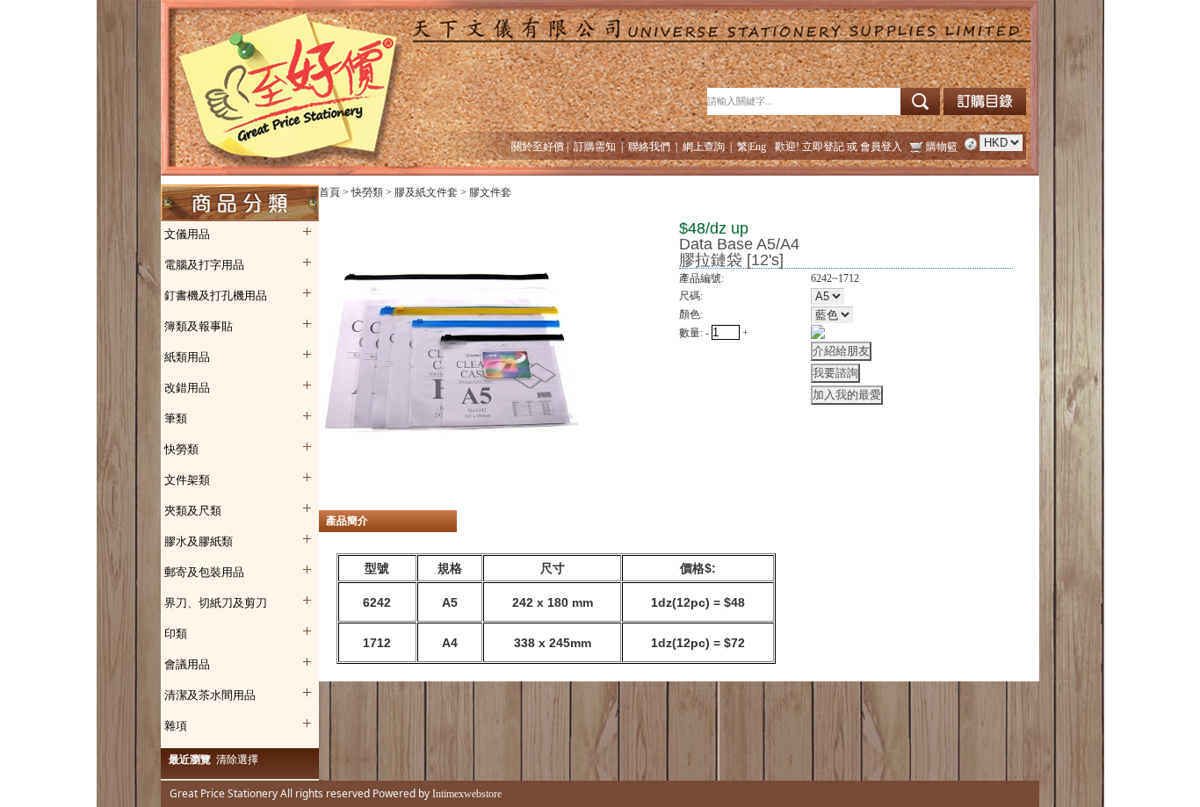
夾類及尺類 (192, 510)
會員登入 (881, 147)
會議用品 (187, 664)
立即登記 (823, 147)
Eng (757, 147)
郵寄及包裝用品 (204, 572)
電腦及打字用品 (204, 264)
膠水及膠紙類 (198, 541)
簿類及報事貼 (198, 326)
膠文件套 (490, 192)
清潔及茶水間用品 (210, 695)
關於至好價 (537, 147)
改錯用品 (187, 387)
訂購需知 (595, 147)
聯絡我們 (649, 147)
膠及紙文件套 (426, 192)
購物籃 (942, 147)
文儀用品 (187, 234)
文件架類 (187, 479)
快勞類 (181, 449)
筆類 (175, 418)
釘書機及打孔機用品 (215, 295)
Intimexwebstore (466, 794)
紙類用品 (187, 357)
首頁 (329, 192)
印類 (175, 633)
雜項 (175, 725)
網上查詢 (704, 147)
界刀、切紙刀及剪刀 (215, 602)
